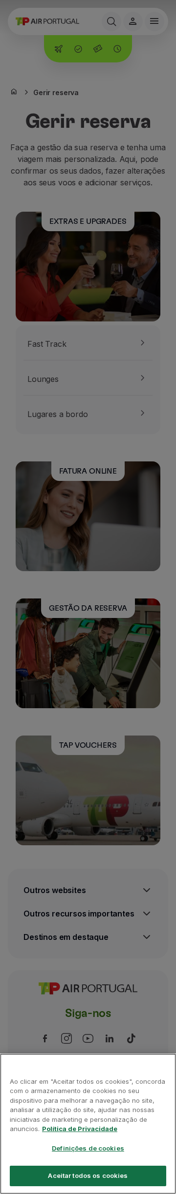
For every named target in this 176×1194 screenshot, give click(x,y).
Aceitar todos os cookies (88, 1175)
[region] (88, 1124)
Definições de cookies (88, 1148)
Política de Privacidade (79, 1129)
